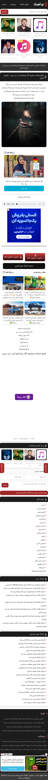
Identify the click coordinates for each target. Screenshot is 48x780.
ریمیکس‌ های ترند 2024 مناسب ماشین (32, 647)
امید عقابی (41, 554)
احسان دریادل (40, 526)
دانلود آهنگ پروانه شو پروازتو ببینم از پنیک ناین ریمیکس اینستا (24, 731)
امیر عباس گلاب (39, 561)
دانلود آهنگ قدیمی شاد (37, 657)
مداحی (4, 4)
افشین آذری (41, 543)
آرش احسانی (41, 509)
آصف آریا (42, 519)
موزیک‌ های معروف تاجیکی (36, 671)
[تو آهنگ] (39, 4)
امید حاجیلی (41, 550)
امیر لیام (42, 568)
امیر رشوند (41, 557)
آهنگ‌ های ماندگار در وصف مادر (34, 702)
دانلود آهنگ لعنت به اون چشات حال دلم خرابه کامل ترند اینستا (24, 588)
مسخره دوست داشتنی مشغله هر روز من (31, 692)
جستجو (4, 12)
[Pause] (6, 175)
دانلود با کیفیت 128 (11, 257)
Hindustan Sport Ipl (38, 571)
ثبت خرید (24, 188)
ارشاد (43, 536)
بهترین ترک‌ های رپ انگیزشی (35, 678)
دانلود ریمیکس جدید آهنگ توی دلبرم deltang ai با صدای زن (25, 585)
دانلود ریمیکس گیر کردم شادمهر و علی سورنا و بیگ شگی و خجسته (24, 741)
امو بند (42, 547)
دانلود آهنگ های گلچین (24, 266)
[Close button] (46, 754)
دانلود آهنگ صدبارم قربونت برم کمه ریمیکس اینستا (27, 592)
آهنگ (32, 439)
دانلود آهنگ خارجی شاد (37, 695)
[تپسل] (5, 153)
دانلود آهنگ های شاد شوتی (35, 650)
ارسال (5, 485)
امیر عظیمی (41, 564)
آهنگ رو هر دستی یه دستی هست (33, 699)
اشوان (43, 540)
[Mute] (9, 175)
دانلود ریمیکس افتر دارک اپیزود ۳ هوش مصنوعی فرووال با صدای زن (24, 745)
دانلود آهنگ (24, 4)
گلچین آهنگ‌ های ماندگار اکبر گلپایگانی (32, 668)
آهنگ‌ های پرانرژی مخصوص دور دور (33, 654)
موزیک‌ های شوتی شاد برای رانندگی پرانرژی (30, 675)
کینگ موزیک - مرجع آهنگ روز (35, 682)
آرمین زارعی (41, 512)
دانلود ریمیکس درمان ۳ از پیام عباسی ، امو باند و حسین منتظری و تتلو (24, 749)
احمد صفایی (41, 533)
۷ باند (43, 505)
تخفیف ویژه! (13, 768)
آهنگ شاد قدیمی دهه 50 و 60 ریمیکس (31, 643)
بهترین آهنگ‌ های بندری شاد (35, 688)
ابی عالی (42, 522)
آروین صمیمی (40, 515)
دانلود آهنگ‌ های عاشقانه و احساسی (32, 664)
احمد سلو (42, 529)
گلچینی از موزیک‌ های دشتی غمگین (33, 685)
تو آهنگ (43, 65)
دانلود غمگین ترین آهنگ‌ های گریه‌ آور (32, 661)
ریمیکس (13, 4)
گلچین (36, 65)
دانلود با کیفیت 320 (35, 258)
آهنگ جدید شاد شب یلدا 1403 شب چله (32, 640)
